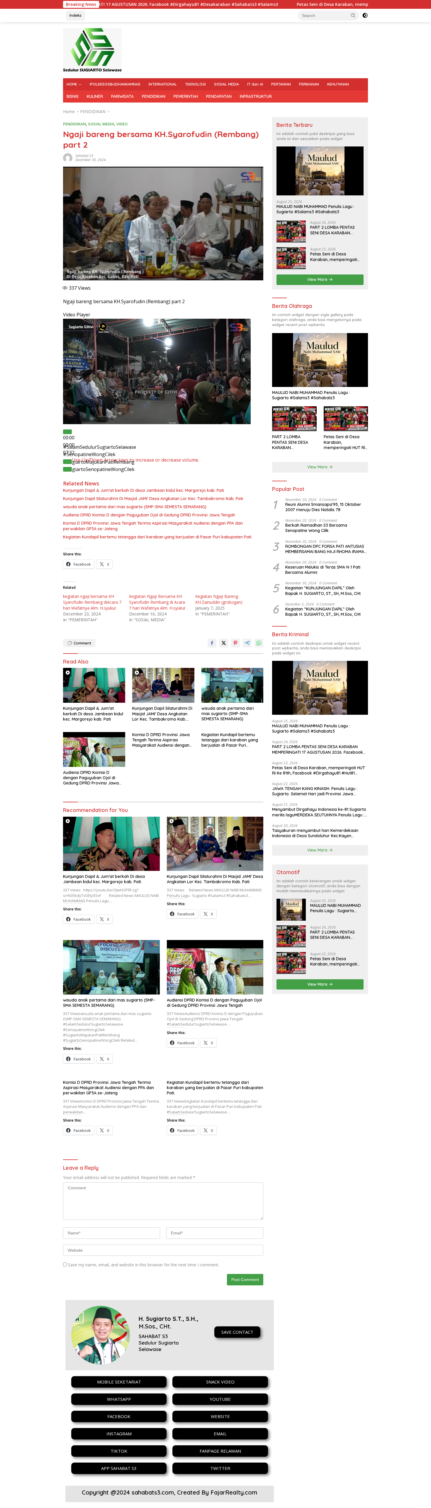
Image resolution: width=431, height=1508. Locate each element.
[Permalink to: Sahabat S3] (67, 157)
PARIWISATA (122, 96)
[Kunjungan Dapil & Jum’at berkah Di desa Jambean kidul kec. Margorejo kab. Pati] (94, 685)
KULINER (95, 96)
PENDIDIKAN (153, 96)
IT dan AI (255, 84)
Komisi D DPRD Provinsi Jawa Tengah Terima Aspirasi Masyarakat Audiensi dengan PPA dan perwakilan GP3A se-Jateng (153, 526)
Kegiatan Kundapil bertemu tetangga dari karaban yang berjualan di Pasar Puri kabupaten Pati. (157, 537)
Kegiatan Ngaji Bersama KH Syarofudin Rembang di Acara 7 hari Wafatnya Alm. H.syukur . (158, 602)
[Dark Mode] (365, 16)
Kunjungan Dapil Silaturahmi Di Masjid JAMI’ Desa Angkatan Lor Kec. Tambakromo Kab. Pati (153, 498)
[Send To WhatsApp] (258, 643)
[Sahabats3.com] (92, 49)
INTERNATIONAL (163, 84)
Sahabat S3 (84, 155)
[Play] (67, 431)
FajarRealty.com (234, 1492)
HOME (72, 84)
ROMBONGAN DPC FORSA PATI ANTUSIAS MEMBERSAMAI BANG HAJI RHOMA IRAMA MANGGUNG (324, 549)
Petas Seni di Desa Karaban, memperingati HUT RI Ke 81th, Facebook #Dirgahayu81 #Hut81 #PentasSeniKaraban (334, 256)
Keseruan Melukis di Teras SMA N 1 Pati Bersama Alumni (322, 569)
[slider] (135, 460)
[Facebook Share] (212, 643)
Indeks (75, 15)
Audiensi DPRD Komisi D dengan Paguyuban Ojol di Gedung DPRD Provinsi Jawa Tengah (149, 515)
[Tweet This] (223, 643)
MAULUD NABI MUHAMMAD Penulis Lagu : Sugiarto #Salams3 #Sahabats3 (315, 209)
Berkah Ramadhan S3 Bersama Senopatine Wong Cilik (316, 528)
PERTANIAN (281, 84)
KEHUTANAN (338, 84)
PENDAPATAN (219, 96)
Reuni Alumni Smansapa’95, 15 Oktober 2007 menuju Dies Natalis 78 (323, 507)
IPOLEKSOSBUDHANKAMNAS (115, 84)
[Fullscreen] (67, 469)
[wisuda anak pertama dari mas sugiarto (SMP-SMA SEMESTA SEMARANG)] (232, 685)
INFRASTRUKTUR (256, 96)
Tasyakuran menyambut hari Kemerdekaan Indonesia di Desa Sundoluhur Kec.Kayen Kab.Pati (315, 833)
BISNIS (73, 96)
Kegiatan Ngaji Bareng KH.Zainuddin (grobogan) (218, 599)
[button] (353, 15)
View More (318, 279)
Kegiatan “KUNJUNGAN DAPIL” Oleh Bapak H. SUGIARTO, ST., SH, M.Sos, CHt (323, 590)
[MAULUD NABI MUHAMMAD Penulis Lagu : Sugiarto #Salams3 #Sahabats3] (320, 170)
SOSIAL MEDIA (226, 84)
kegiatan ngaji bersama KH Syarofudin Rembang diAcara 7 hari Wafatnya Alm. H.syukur (92, 602)
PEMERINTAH (186, 96)
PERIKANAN (309, 84)
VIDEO (122, 124)
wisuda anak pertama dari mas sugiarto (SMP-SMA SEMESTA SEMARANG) (134, 506)
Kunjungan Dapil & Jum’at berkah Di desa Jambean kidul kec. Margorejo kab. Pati (143, 490)
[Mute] (67, 461)
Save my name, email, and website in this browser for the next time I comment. (143, 1265)
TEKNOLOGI (195, 84)
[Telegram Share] (247, 643)
